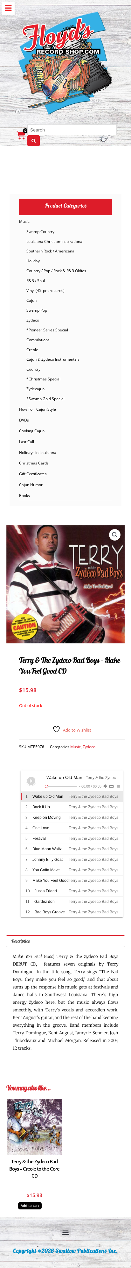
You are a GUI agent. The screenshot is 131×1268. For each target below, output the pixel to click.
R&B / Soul (35, 280)
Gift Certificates (33, 474)
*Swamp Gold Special (45, 398)
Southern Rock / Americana (50, 251)
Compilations (38, 340)
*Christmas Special (43, 379)
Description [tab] (20, 941)
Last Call (26, 441)
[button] (115, 535)
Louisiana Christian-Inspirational (54, 241)
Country (33, 369)
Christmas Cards (34, 463)
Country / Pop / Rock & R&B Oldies (56, 270)
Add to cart (30, 1205)
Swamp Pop (36, 310)
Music (24, 221)
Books (24, 495)
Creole (32, 349)
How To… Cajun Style (37, 409)
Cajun (31, 300)
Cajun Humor (31, 484)
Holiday (33, 261)
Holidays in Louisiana (37, 452)
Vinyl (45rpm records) (45, 290)
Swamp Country (40, 231)
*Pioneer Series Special (47, 330)
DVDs (24, 420)
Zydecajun (35, 389)
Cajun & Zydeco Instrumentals (52, 359)
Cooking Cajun (32, 431)
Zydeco (32, 320)
